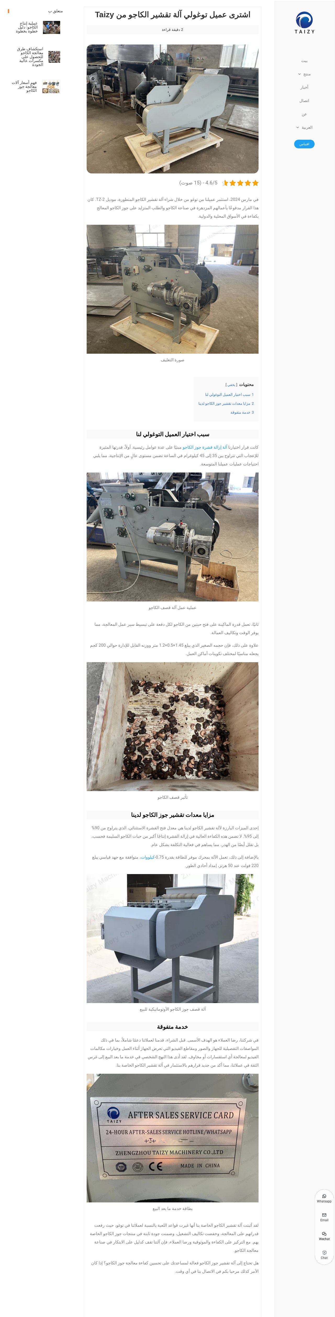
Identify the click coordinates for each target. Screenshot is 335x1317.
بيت (304, 60)
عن (304, 114)
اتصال (304, 100)
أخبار (304, 87)
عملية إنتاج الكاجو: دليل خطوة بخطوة (27, 27)
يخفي (231, 385)
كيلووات (148, 857)
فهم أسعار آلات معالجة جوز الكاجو (24, 87)
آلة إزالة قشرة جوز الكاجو (205, 447)
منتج (307, 74)
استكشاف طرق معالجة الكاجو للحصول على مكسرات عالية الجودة (30, 57)
